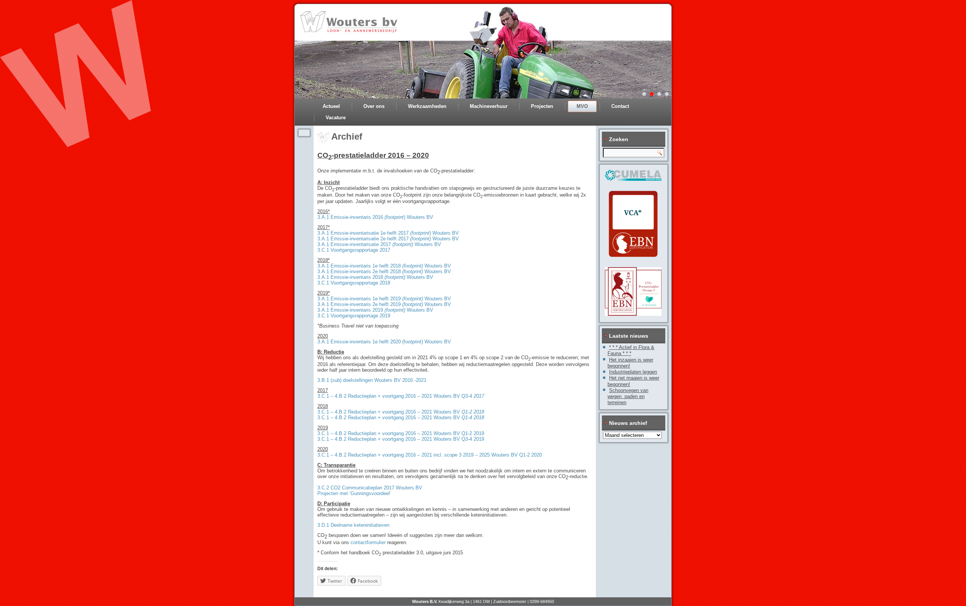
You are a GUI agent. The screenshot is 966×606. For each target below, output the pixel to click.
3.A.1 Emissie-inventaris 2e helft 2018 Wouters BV (384, 271)
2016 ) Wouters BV (402, 217)
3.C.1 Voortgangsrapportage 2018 (353, 283)
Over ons (374, 106)
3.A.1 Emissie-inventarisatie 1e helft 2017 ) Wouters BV (388, 233)
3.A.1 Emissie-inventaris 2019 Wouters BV (375, 310)
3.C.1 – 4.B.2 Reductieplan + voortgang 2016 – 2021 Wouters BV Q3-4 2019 (400, 439)
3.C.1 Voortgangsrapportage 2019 (353, 315)
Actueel (331, 106)
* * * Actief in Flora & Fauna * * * (631, 350)
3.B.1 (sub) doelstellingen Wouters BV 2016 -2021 (371, 380)
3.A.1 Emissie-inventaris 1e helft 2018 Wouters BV (384, 266)
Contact (620, 106)
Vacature (336, 117)
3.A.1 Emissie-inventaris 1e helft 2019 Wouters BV (384, 298)
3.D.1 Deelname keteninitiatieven (353, 525)
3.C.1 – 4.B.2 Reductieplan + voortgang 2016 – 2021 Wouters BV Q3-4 (400, 396)
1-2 (468, 433)
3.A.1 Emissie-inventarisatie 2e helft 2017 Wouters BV (388, 238)
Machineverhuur (489, 106)
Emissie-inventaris (351, 217)
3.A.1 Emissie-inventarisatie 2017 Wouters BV (379, 244)
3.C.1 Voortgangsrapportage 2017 (353, 250)
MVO (582, 106)
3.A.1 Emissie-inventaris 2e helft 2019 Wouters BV (384, 304)
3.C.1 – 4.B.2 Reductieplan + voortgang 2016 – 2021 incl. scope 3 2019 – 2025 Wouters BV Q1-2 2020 (429, 455)
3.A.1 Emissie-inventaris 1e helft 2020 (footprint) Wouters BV (384, 342)
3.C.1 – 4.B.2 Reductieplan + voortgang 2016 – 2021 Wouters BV (400, 412)
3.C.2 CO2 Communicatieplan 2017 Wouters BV (369, 488)
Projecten (542, 106)
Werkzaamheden (427, 106)
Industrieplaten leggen (633, 372)
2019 (478, 433)
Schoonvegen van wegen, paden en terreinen (628, 397)
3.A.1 (323, 217)
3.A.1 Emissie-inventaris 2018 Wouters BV (375, 277)
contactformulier (368, 542)
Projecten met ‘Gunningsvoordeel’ (354, 493)
